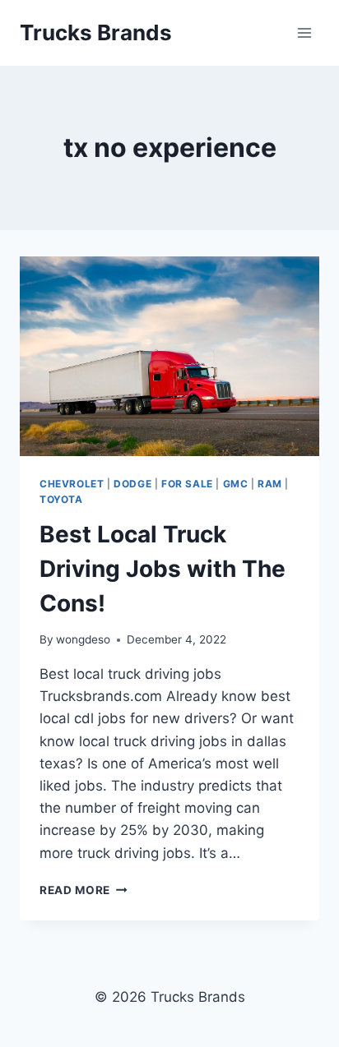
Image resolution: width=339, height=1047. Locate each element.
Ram (270, 483)
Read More (83, 890)
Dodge (132, 483)
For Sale (187, 483)
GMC (235, 483)
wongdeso (83, 639)
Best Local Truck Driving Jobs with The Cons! (162, 568)
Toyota (61, 499)
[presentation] (169, 356)
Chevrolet (71, 483)
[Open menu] (304, 32)
